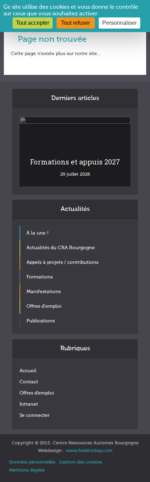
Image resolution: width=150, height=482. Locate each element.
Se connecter (35, 415)
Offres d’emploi (37, 393)
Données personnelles (32, 462)
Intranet (29, 404)
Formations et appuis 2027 (75, 161)
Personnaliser (119, 23)
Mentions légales (27, 470)
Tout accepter (32, 23)
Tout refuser (75, 23)
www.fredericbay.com (89, 451)
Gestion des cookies (80, 462)
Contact (29, 382)
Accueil (28, 370)
